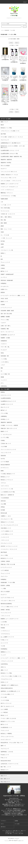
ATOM (22, 833)
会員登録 (16, 820)
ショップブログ (15, 833)
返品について (23, 830)
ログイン (2, 823)
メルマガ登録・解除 (8, 833)
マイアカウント (3, 820)
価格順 (14, 38)
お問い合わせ (3, 826)
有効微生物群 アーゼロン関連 (10, 30)
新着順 (18, 38)
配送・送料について (16, 830)
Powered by (7, 840)
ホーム (2, 30)
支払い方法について (9, 830)
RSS (19, 833)
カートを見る (17, 823)
